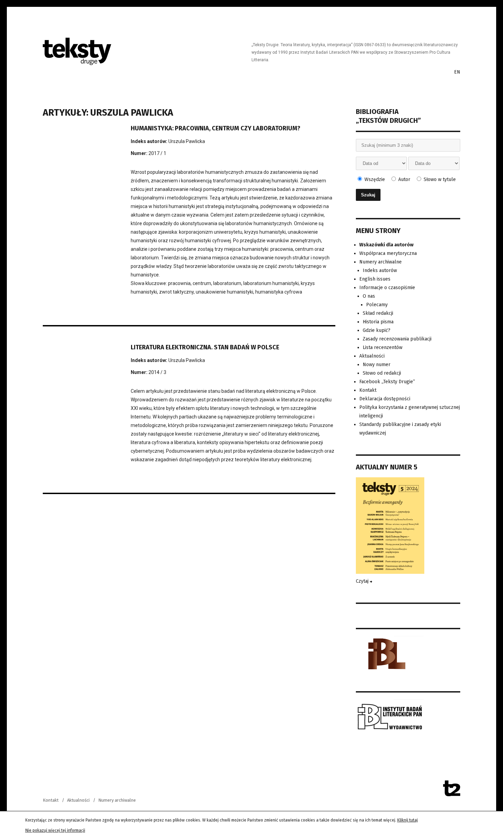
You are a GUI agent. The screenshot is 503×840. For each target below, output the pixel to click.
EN (457, 72)
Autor (403, 179)
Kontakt (367, 390)
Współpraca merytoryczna (388, 253)
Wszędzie (374, 179)
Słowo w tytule (439, 179)
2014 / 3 (157, 372)
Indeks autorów (380, 270)
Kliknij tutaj (407, 820)
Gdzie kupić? (376, 330)
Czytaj (363, 581)
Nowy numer (376, 364)
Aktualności (372, 356)
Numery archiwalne (380, 262)
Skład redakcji (378, 313)
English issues (374, 279)
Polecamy (377, 305)
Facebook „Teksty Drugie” (387, 382)
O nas (369, 296)
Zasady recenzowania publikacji (397, 339)
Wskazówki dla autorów (386, 245)
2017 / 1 (157, 153)
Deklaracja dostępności (384, 399)
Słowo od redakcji (382, 373)
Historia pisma (378, 322)
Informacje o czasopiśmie (387, 287)
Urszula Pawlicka (186, 141)
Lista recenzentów (382, 347)
